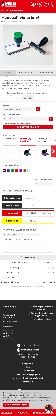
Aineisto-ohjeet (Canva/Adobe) (28, 378)
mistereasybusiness (29, 345)
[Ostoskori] (46, 4)
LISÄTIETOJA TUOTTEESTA (17, 239)
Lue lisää (46, 400)
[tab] (25, 73)
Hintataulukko (25, 72)
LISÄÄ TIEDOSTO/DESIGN (16, 123)
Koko (6, 105)
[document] (28, 399)
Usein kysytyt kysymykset (28, 374)
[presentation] (53, 151)
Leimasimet (14, 22)
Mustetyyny (10, 135)
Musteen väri (10, 165)
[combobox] (28, 119)
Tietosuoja (28, 382)
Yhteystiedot (28, 363)
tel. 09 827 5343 (9, 321)
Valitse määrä (11, 115)
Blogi (28, 367)
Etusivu (4, 22)
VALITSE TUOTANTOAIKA (16, 191)
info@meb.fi (8, 327)
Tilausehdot (28, 371)
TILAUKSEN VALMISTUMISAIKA (19, 230)
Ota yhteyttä (39, 4)
